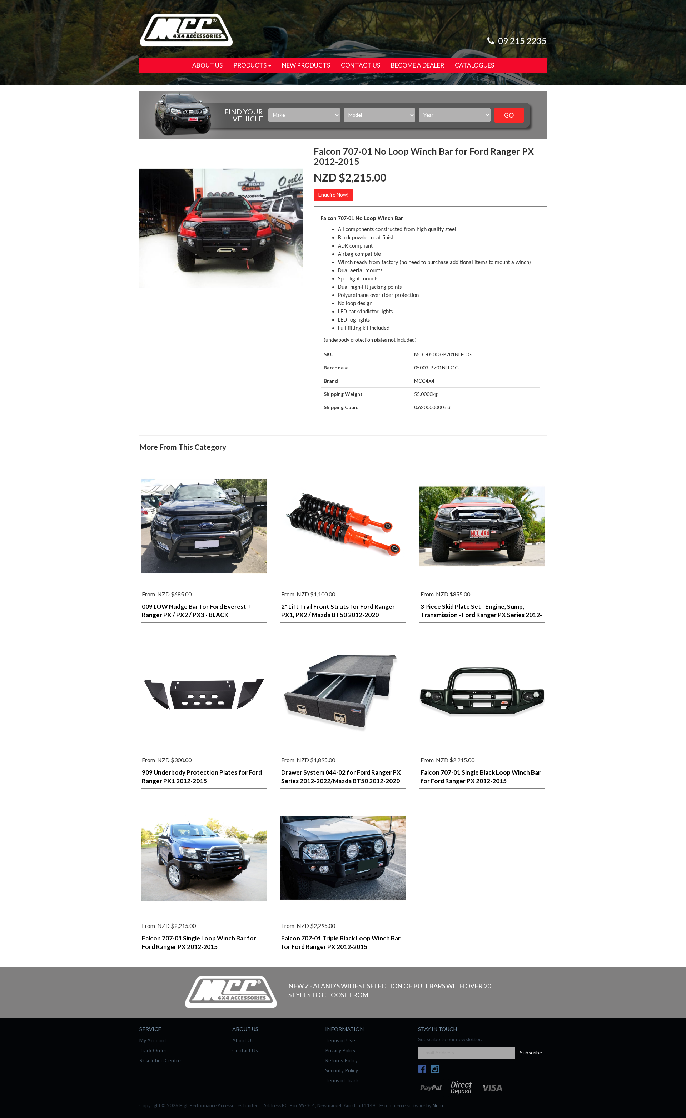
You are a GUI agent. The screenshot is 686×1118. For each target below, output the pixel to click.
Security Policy (341, 1070)
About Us (207, 65)
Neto (438, 1105)
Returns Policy (341, 1060)
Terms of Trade (342, 1080)
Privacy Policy (340, 1050)
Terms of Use (340, 1040)
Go (509, 115)
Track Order (152, 1050)
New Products (306, 65)
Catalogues (474, 65)
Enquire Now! (333, 195)
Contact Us (360, 65)
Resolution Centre (160, 1060)
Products (250, 65)
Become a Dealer (417, 65)
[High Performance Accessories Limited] (186, 29)
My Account (152, 1040)
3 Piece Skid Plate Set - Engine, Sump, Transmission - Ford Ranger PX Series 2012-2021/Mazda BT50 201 (481, 615)
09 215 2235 (521, 40)
